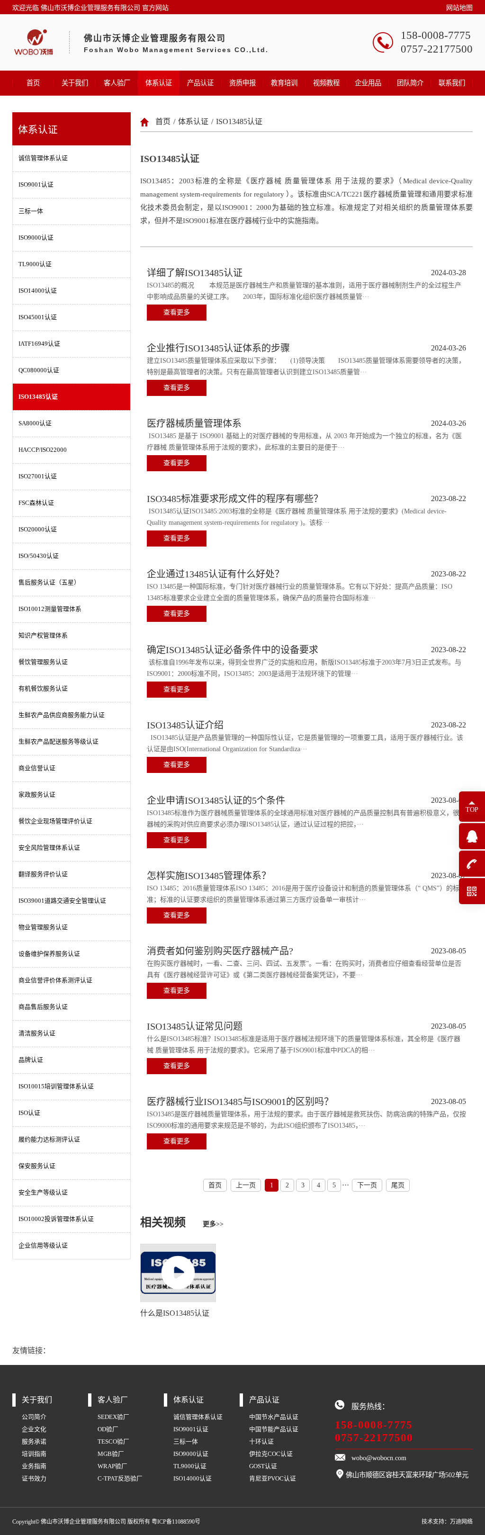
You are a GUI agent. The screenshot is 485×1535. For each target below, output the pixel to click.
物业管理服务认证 (43, 927)
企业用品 (368, 83)
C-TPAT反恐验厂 (120, 1478)
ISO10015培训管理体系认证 (56, 1086)
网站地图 (459, 7)
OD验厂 (108, 1429)
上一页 (246, 1185)
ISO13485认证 (38, 397)
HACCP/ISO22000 (42, 450)
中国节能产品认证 (273, 1429)
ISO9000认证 (36, 237)
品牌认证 (30, 1060)
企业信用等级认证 (43, 1245)
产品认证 (200, 83)
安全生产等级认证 (43, 1192)
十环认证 (261, 1441)
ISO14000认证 (37, 290)
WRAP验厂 (112, 1466)
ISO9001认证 (36, 184)
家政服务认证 (36, 794)
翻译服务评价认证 (43, 874)
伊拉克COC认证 (271, 1454)
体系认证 (158, 83)
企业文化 (34, 1429)
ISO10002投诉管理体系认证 (56, 1219)
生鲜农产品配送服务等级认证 (58, 741)
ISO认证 (29, 1113)
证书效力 (34, 1478)
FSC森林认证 (36, 503)
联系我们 (452, 83)
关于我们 (75, 83)
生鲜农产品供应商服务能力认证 (61, 715)
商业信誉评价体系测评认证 (55, 980)
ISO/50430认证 (38, 556)
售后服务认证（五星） (49, 582)
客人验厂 (117, 83)
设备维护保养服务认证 (49, 954)
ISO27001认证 (37, 476)
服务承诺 (34, 1441)
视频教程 (326, 83)
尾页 (397, 1185)
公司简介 (34, 1417)
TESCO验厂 (113, 1441)
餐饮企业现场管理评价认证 (55, 821)
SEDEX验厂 (113, 1417)
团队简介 (410, 83)
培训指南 (34, 1454)
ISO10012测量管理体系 (49, 609)
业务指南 (34, 1466)
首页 (33, 83)
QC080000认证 (38, 370)
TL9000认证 (35, 264)
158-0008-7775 (374, 1424)
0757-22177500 (374, 1437)
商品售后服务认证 (43, 1007)
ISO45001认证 (37, 317)
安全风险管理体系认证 (49, 847)
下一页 (367, 1185)
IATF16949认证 (39, 344)
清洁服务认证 (36, 1033)
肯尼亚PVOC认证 (272, 1478)
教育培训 (284, 83)
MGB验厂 (111, 1454)
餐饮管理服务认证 (43, 662)
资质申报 (242, 83)
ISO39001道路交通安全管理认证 (62, 901)
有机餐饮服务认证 (43, 688)
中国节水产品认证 (273, 1417)
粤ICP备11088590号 (176, 1521)
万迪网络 (461, 1521)
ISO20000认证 (37, 529)
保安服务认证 (36, 1166)
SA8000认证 (35, 423)
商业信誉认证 (36, 768)
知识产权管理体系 (43, 635)
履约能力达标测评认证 (49, 1139)
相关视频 (182, 1222)
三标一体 (30, 211)
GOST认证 (263, 1466)
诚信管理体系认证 (43, 158)
